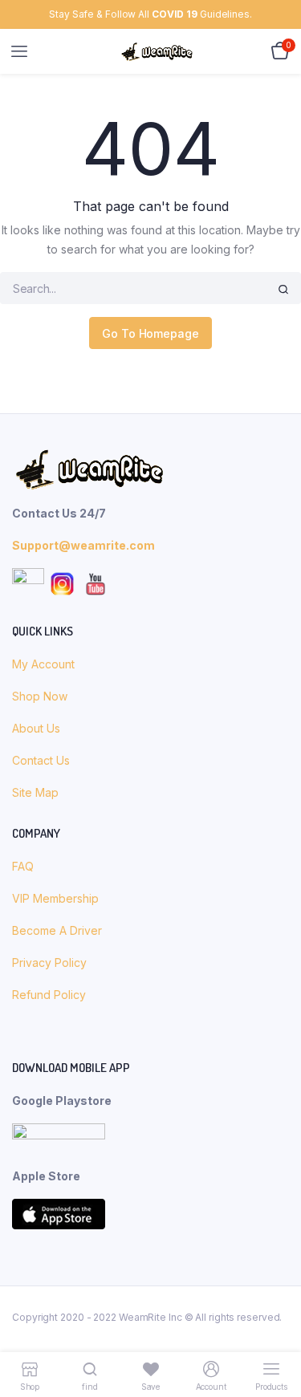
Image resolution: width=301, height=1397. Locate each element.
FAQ (23, 866)
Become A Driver (57, 930)
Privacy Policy (49, 962)
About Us (37, 728)
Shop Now (41, 696)
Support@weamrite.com (83, 545)
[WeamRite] (157, 52)
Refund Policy (49, 994)
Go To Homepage (150, 333)
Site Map (35, 792)
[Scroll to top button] (275, 1333)
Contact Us (41, 760)
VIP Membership (55, 898)
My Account (43, 664)
